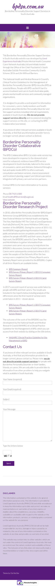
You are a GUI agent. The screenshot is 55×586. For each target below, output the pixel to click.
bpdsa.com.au (27, 6)
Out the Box (14, 573)
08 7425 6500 (15, 194)
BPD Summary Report (18, 269)
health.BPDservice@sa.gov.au (21, 197)
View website (9, 200)
